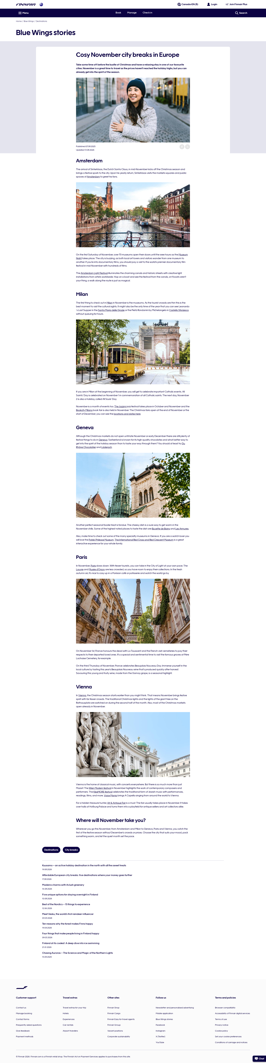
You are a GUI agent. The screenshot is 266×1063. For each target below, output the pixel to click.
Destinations (41, 21)
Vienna (82, 695)
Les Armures (182, 528)
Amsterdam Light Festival (94, 273)
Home (19, 21)
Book (118, 12)
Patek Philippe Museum (101, 539)
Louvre (79, 569)
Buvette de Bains (161, 528)
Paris (93, 565)
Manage (132, 12)
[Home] (26, 4)
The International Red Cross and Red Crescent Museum (144, 539)
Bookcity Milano (84, 410)
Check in (147, 12)
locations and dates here (127, 414)
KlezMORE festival (102, 791)
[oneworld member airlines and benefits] (41, 4)
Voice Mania (110, 795)
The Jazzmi (120, 406)
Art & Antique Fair (116, 803)
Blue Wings (29, 21)
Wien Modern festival (100, 788)
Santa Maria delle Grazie (111, 310)
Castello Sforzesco (179, 310)
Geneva (103, 439)
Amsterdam (93, 176)
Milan (109, 302)
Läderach (106, 447)
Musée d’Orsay (97, 569)
